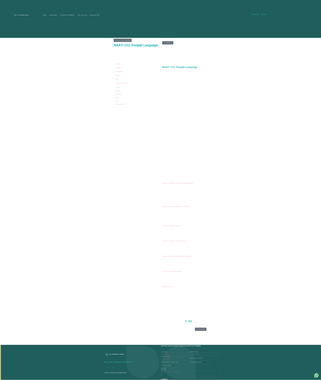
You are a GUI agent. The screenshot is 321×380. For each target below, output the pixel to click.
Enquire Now (94, 15)
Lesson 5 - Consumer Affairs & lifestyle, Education (177, 256)
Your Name (164, 352)
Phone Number (165, 356)
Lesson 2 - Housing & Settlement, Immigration (176, 206)
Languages (53, 15)
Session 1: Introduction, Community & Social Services (178, 183)
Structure (118, 68)
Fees (116, 79)
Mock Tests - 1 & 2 (168, 287)
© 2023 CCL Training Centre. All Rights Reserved (115, 372)
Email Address (194, 352)
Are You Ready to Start (121, 83)
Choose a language (195, 362)
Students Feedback (67, 15)
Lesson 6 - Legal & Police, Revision (172, 271)
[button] (184, 183)
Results (117, 75)
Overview (117, 64)
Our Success (82, 15)
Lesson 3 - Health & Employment (172, 226)
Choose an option (166, 365)
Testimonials (118, 72)
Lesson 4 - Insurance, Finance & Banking (174, 241)
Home (45, 15)
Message (163, 370)
